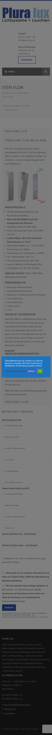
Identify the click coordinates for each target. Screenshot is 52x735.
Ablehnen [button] (31, 371)
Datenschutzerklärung (16, 371)
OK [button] (40, 371)
